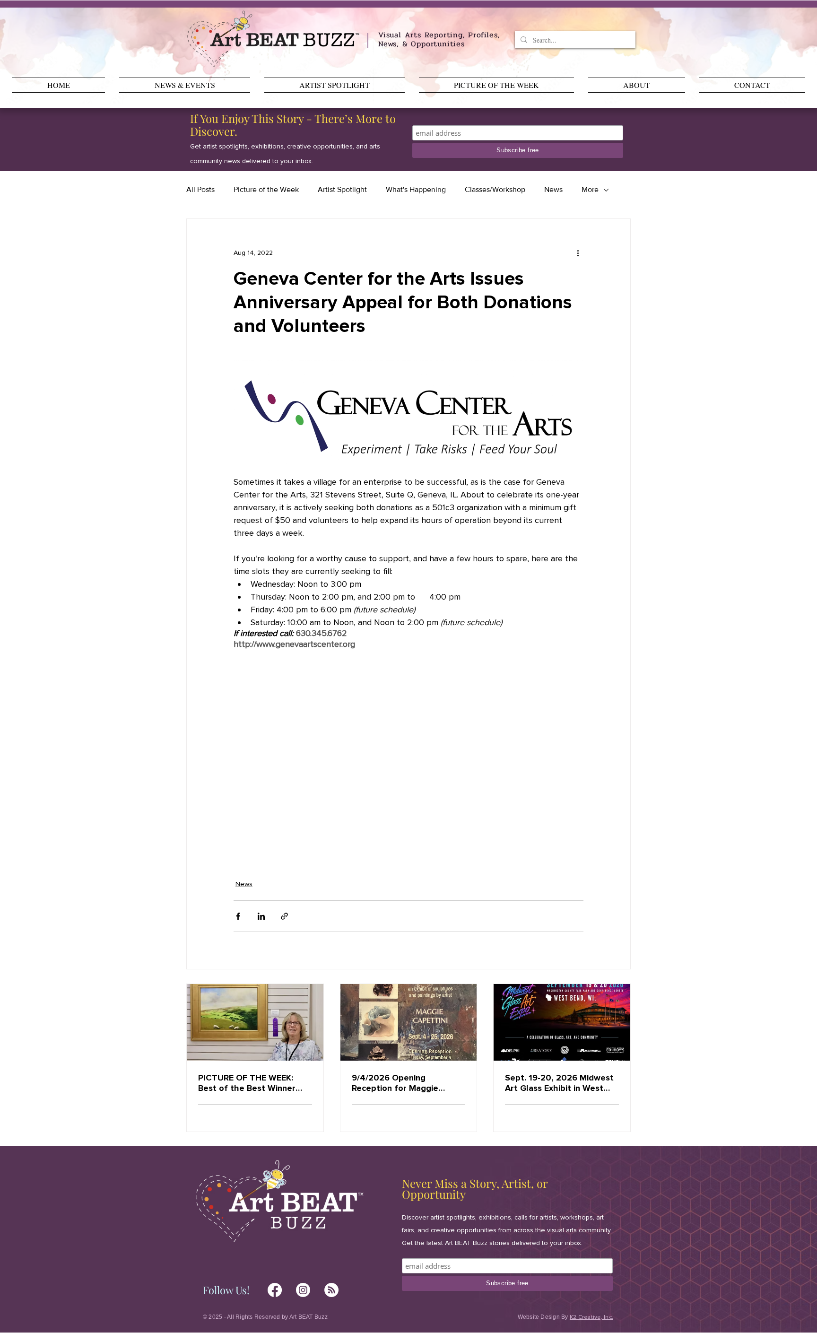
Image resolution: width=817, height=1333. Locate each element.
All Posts (200, 189)
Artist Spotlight (342, 189)
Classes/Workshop (495, 189)
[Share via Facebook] (238, 916)
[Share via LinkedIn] (261, 916)
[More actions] (577, 253)
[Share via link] (284, 916)
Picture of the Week (266, 189)
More (590, 189)
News (553, 189)
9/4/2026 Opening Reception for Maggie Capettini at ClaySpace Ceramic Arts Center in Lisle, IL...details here (398, 1082)
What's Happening (416, 189)
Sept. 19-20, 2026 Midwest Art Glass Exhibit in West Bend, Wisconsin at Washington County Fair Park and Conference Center (559, 1082)
